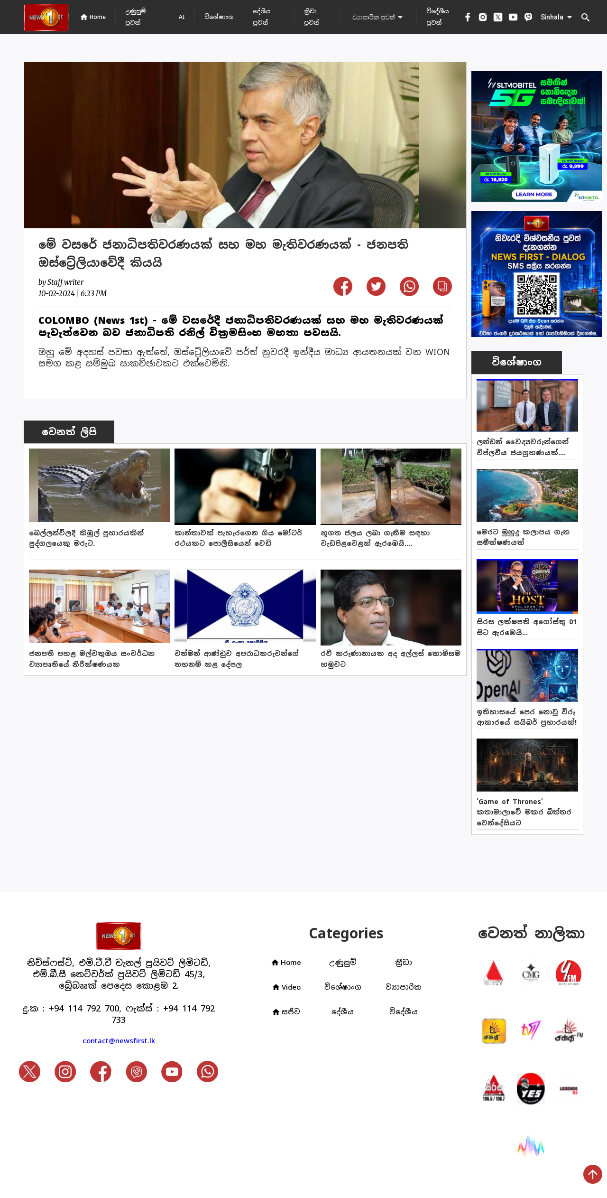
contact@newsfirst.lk (119, 1040)
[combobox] (378, 17)
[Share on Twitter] (376, 292)
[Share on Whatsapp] (409, 293)
